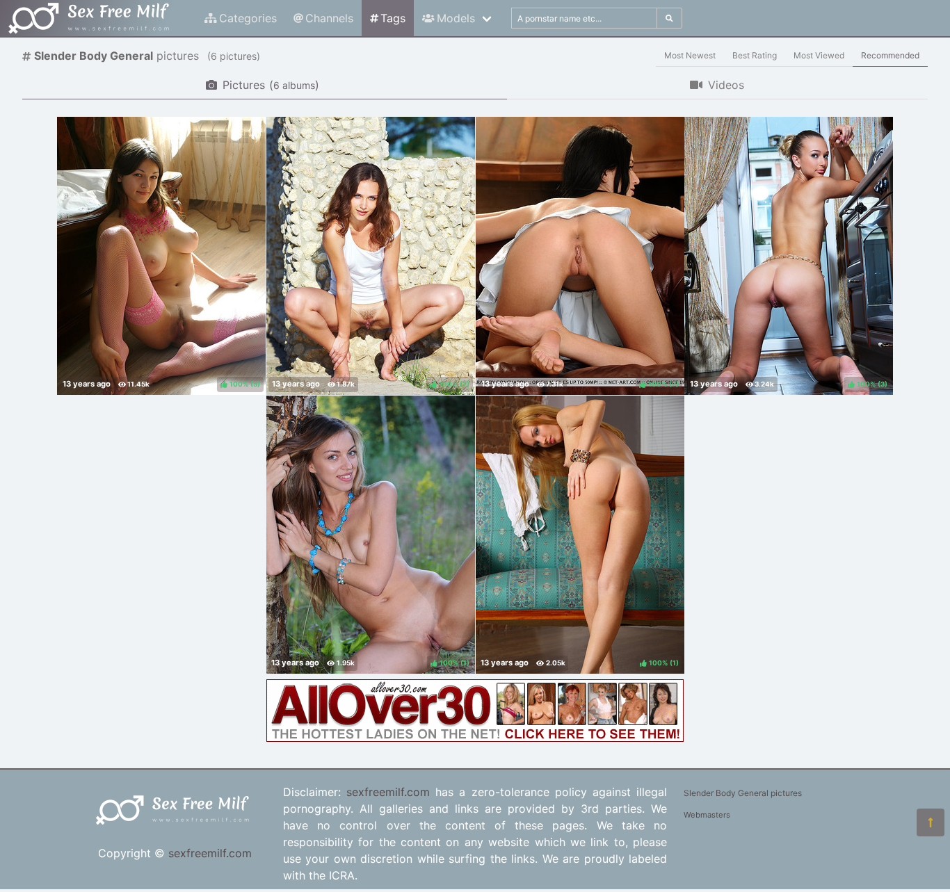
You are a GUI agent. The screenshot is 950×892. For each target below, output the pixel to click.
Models (456, 18)
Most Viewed (819, 55)
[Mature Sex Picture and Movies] (475, 738)
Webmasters (707, 815)
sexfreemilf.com (210, 853)
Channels (329, 18)
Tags (392, 18)
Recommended (890, 55)
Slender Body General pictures (743, 793)
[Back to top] (930, 822)
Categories (248, 18)
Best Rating (754, 55)
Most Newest (690, 55)
